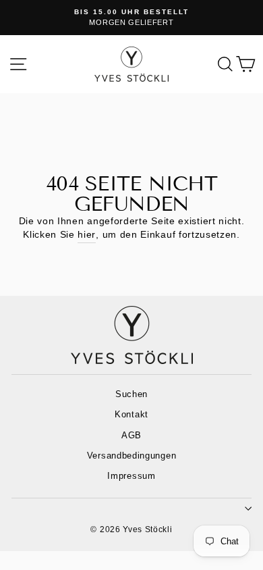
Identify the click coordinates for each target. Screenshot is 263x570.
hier (87, 235)
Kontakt (131, 414)
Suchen (131, 394)
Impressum (131, 476)
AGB (131, 435)
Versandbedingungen (131, 455)
